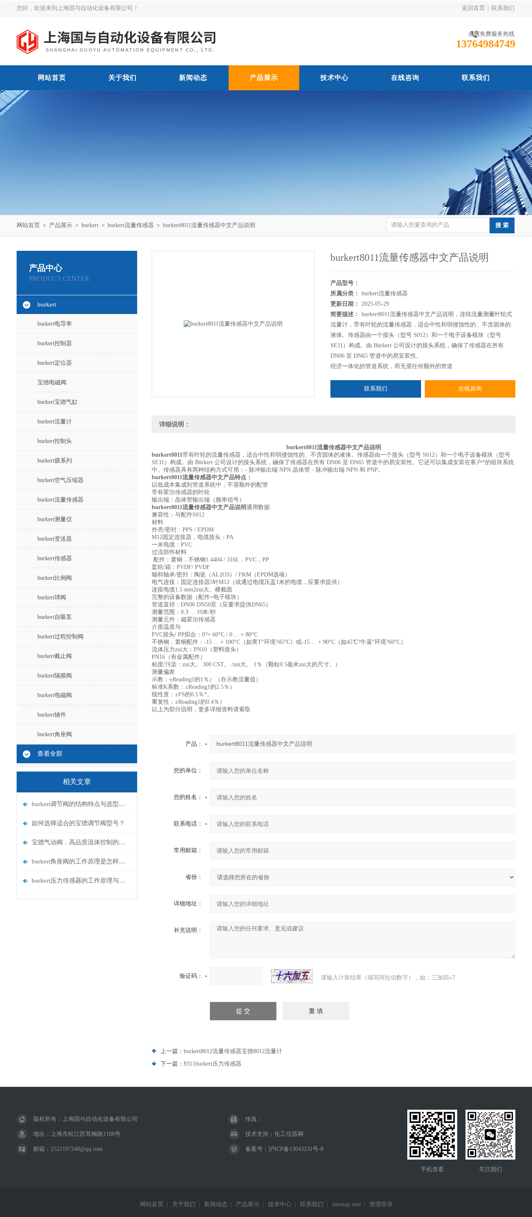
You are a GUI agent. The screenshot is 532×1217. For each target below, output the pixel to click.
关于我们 (122, 77)
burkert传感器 (54, 558)
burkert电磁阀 (54, 695)
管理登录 (381, 1204)
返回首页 (473, 8)
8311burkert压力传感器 (212, 1064)
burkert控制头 (54, 441)
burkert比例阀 (54, 578)
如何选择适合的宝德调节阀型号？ (78, 823)
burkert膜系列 (54, 461)
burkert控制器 (54, 343)
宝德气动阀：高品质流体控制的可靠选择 (81, 842)
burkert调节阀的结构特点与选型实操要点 (81, 804)
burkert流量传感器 (131, 225)
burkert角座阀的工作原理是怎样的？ (81, 861)
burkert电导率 (54, 324)
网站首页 (52, 77)
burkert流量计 (54, 421)
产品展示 (264, 77)
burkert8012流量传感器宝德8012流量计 (233, 1051)
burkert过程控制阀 (60, 636)
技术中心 (334, 77)
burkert (90, 225)
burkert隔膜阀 (54, 676)
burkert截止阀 (54, 656)
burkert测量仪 (54, 519)
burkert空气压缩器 (60, 480)
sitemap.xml (346, 1204)
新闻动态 (193, 77)
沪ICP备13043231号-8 (295, 1149)
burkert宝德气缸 (57, 402)
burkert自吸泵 (54, 617)
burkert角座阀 (54, 734)
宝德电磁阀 (51, 382)
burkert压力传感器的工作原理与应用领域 (81, 880)
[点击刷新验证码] (292, 976)
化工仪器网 (288, 1134)
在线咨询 (405, 77)
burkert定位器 (54, 363)
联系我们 (503, 8)
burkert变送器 (54, 539)
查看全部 (49, 753)
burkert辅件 (51, 715)
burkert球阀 (51, 597)
